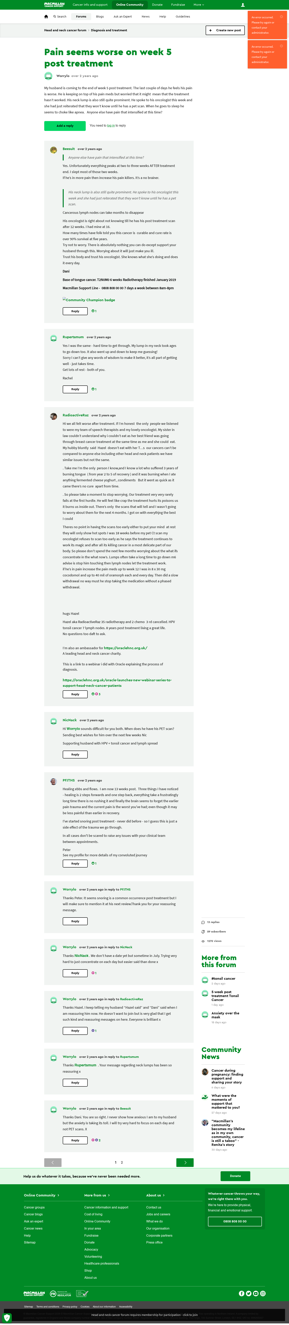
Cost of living (93, 1214)
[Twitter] (248, 1293)
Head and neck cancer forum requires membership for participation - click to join (144, 1315)
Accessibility (125, 1307)
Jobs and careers (158, 1214)
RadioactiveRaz (76, 415)
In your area (92, 1228)
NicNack (70, 720)
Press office (154, 1242)
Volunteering (93, 1256)
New (225, 30)
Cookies (85, 1307)
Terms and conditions (47, 1307)
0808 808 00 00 (235, 1221)
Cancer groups (34, 1207)
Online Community (130, 4)
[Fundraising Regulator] (60, 1293)
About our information (104, 1307)
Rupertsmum (74, 337)
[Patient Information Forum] (82, 1293)
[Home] (54, 4)
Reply (75, 311)
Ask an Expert (123, 16)
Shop (88, 1270)
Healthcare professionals (101, 1263)
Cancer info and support (90, 4)
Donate (157, 4)
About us (90, 1278)
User (243, 5)
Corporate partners (159, 1235)
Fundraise (178, 4)
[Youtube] (256, 1293)
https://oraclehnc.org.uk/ (125, 648)
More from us (95, 1195)
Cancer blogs (33, 1214)
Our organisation (157, 1228)
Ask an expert (33, 1221)
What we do (154, 1221)
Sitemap (30, 1242)
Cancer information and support (106, 1207)
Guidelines (183, 16)
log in (111, 125)
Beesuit (69, 149)
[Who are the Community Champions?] (89, 300)
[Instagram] (263, 1293)
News (146, 16)
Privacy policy (70, 1307)
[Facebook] (241, 1293)
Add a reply (65, 125)
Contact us (153, 1207)
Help (162, 16)
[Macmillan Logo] (34, 1293)
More (197, 4)
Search (61, 16)
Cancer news (33, 1228)
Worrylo (62, 76)
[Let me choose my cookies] (7, 1318)
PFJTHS (69, 780)
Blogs (100, 16)
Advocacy (91, 1249)
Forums (81, 16)
